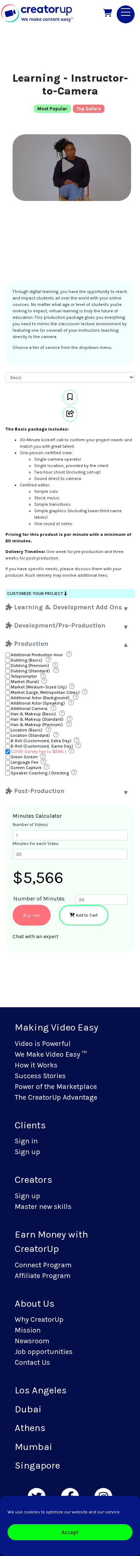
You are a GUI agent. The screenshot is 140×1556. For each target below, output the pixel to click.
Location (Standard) (30, 735)
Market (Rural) (25, 681)
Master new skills (43, 1206)
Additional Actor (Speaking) (38, 703)
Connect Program (43, 1265)
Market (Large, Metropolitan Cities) (45, 692)
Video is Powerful (43, 1043)
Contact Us (32, 1362)
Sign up (27, 1152)
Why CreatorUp (39, 1319)
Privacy (83, 1547)
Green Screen (24, 756)
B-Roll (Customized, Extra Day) (41, 740)
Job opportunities (44, 1352)
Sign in (26, 1141)
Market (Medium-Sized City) (39, 687)
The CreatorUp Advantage (56, 1097)
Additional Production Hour (37, 654)
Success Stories (40, 1076)
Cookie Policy (59, 1547)
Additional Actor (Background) (40, 697)
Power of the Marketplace (56, 1086)
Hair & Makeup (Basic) (33, 713)
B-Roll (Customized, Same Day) (42, 746)
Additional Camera (29, 708)
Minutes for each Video (36, 843)
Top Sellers (88, 108)
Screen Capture (26, 767)
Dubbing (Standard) (30, 670)
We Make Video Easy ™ (51, 1054)
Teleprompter (24, 676)
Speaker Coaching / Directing (40, 772)
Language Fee (24, 762)
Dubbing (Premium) (30, 665)
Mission (28, 1330)
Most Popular (52, 108)
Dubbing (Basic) (26, 660)
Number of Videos (30, 824)
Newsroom (32, 1341)
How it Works (36, 1065)
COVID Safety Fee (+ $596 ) (38, 751)
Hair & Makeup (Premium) (37, 724)
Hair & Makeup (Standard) (37, 719)
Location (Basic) (26, 730)
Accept (70, 1532)
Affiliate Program (43, 1276)
